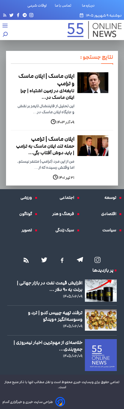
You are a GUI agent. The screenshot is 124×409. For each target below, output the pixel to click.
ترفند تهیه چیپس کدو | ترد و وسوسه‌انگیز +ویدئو (55, 316)
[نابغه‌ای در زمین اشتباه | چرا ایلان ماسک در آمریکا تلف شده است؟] (92, 82)
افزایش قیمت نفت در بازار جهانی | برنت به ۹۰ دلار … (49, 286)
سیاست (110, 230)
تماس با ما (64, 5)
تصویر (28, 230)
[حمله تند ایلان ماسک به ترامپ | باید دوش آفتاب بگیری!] (92, 145)
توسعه (111, 198)
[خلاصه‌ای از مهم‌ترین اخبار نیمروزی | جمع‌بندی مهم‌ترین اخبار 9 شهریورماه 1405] (101, 355)
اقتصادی (110, 214)
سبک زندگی (66, 230)
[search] (5, 35)
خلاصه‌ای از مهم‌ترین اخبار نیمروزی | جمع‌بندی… (48, 345)
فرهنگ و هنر (64, 214)
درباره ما (89, 5)
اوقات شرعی (37, 5)
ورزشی (27, 198)
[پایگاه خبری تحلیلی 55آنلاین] (91, 30)
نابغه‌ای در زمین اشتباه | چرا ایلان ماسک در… (47, 94)
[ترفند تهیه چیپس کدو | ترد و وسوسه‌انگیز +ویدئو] (101, 320)
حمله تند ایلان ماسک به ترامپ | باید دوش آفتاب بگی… (45, 149)
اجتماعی (68, 198)
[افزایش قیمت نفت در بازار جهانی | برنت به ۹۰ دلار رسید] (101, 290)
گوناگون (27, 214)
